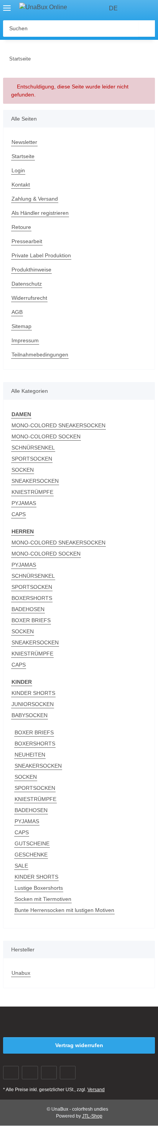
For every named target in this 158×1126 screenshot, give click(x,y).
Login (18, 170)
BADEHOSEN (28, 609)
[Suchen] (146, 28)
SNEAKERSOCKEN (35, 481)
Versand (96, 1089)
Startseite (23, 156)
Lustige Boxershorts (39, 888)
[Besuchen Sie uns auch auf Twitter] (30, 1072)
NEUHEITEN (30, 755)
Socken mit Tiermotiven (43, 899)
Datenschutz (27, 284)
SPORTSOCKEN (32, 459)
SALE (21, 866)
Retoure (21, 227)
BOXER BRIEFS (31, 620)
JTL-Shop (92, 1116)
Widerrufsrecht (29, 298)
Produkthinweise (31, 269)
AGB (17, 312)
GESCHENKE (31, 854)
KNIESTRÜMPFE (32, 492)
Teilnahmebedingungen (40, 354)
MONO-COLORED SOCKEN (46, 436)
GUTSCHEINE (32, 843)
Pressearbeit (27, 241)
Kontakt (21, 184)
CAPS (19, 514)
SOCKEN (23, 470)
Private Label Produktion (41, 255)
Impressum (25, 340)
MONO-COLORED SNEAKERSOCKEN (58, 425)
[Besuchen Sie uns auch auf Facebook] (11, 1072)
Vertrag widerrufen (79, 1045)
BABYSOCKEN (30, 715)
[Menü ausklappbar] (7, 5)
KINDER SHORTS (33, 693)
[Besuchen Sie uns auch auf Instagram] (68, 1072)
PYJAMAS (24, 503)
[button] (135, 8)
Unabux (21, 973)
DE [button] (113, 8)
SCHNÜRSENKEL (33, 448)
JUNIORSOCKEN (33, 704)
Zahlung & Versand (35, 199)
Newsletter (24, 142)
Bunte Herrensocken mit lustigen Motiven (64, 910)
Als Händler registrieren (40, 213)
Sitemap (21, 326)
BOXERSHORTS (32, 598)
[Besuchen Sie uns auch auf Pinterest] (49, 1072)
